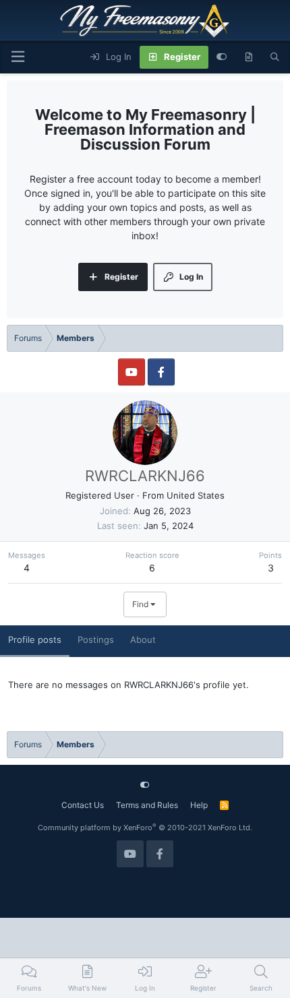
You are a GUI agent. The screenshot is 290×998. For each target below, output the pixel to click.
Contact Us (82, 805)
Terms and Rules (147, 805)
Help (199, 805)
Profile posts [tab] (34, 639)
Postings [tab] (96, 639)
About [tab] (143, 639)
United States (196, 495)
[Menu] (17, 56)
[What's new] (248, 57)
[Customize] (221, 57)
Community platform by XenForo (145, 827)
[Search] (274, 57)
